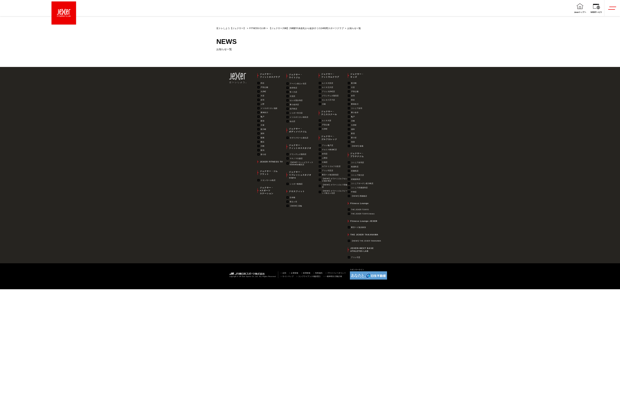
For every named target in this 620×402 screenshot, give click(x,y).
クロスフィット (297, 191)
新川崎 (263, 129)
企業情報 (294, 273)
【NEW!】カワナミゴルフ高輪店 (334, 186)
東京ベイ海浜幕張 (358, 227)
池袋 (353, 142)
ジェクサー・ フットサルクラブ (330, 75)
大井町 (263, 91)
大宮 (262, 96)
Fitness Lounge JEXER (363, 221)
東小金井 (354, 112)
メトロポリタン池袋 (269, 108)
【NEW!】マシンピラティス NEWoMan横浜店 (301, 163)
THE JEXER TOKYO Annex (363, 214)
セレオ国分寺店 (296, 100)
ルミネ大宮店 (327, 83)
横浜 (262, 142)
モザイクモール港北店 (299, 138)
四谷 (262, 83)
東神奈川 (264, 112)
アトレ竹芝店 (327, 170)
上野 (262, 104)
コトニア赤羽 (356, 108)
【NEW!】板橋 (357, 146)
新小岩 (263, 154)
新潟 (262, 150)
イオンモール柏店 (268, 180)
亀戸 (262, 117)
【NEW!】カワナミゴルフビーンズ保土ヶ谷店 (334, 192)
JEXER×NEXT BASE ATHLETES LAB (362, 249)
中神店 (354, 192)
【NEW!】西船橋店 (359, 196)
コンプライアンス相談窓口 (309, 276)
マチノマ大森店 (296, 158)
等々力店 (293, 92)
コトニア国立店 (357, 175)
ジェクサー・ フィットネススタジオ (300, 146)
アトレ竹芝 (355, 257)
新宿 (262, 121)
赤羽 (262, 100)
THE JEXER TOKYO (360, 210)
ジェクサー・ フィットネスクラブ (270, 75)
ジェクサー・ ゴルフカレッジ (329, 137)
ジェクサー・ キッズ (357, 75)
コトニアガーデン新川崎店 (362, 183)
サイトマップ (288, 276)
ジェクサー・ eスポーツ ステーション (267, 190)
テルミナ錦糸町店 (329, 150)
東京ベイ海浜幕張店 (330, 175)
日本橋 (292, 197)
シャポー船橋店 (296, 184)
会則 (284, 273)
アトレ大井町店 (328, 91)
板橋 (262, 138)
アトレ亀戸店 (327, 145)
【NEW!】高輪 (296, 206)
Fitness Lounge (359, 203)
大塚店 (325, 162)
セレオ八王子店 (328, 100)
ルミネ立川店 (327, 87)
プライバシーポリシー (336, 273)
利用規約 (319, 273)
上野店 (325, 158)
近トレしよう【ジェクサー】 (231, 28)
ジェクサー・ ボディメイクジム (298, 130)
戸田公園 (264, 87)
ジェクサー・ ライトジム (296, 76)
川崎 (262, 146)
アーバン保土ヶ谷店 (298, 84)
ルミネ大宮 (326, 120)
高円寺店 (293, 109)
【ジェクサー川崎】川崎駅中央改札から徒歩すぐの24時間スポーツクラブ (306, 28)
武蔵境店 (354, 171)
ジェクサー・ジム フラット (269, 172)
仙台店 (292, 121)
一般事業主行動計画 (333, 276)
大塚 (262, 125)
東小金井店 (294, 105)
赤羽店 (325, 154)
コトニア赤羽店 (357, 162)
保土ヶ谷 (293, 202)
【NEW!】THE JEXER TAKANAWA (366, 241)
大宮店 (292, 96)
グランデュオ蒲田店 (298, 154)
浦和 (262, 133)
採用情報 (306, 273)
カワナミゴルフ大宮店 (331, 166)
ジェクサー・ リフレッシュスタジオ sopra (300, 175)
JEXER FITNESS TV (271, 162)
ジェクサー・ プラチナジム (357, 154)
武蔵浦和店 (355, 179)
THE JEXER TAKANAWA (364, 235)
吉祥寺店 (293, 88)
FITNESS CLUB (257, 28)
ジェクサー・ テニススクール (329, 113)
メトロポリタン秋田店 (299, 117)
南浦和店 (354, 167)
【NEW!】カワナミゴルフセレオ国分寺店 (334, 180)
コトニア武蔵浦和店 (359, 188)
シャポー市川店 (296, 113)
